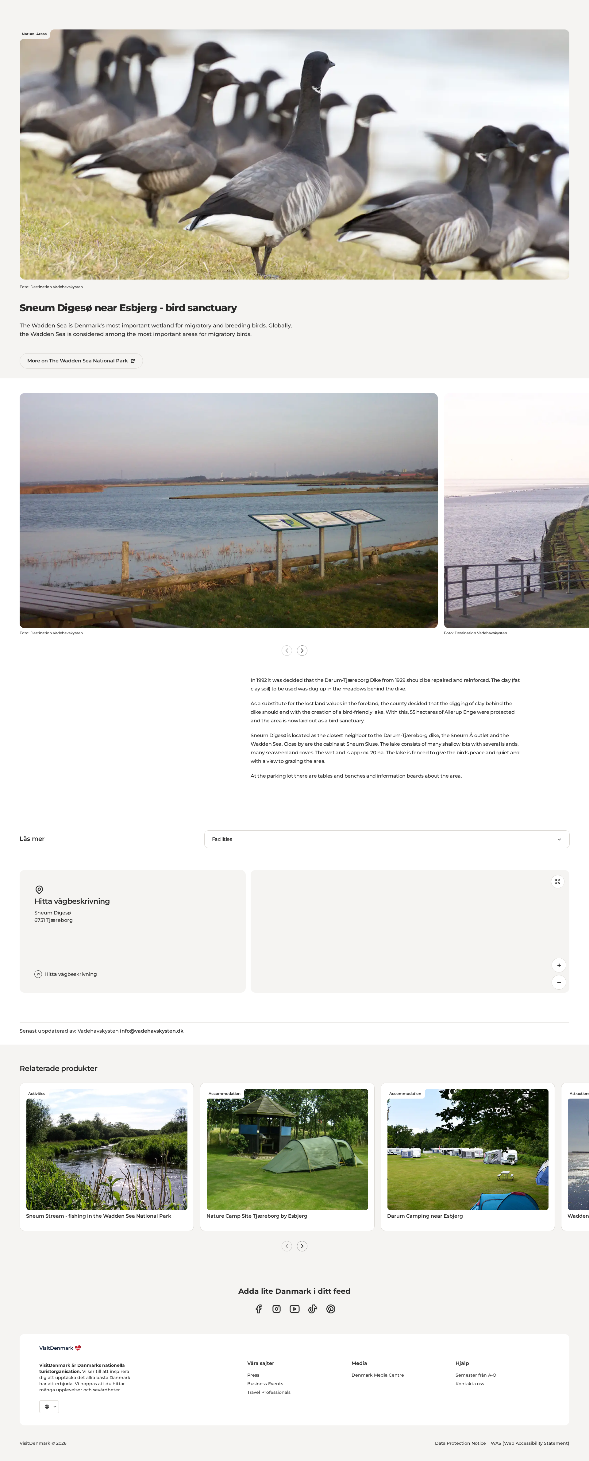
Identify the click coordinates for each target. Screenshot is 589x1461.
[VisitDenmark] (60, 1348)
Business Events (265, 1383)
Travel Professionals (269, 1392)
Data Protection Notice (460, 1443)
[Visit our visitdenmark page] (294, 1309)
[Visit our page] (276, 1309)
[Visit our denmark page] (258, 1309)
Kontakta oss (470, 1383)
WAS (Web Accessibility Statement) (530, 1443)
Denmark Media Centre (378, 1375)
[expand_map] (557, 881)
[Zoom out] (559, 982)
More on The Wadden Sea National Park (77, 361)
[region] (410, 931)
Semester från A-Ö (476, 1375)
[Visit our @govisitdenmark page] (312, 1309)
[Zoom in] (559, 965)
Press (253, 1375)
